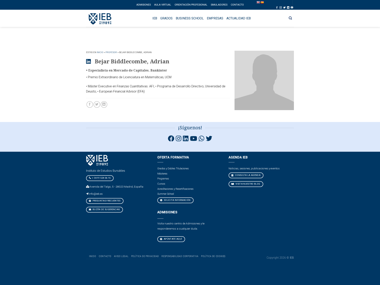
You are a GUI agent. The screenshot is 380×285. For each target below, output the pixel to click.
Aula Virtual (162, 4)
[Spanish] (262, 2)
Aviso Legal (121, 256)
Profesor (111, 52)
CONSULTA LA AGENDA (247, 175)
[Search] (290, 18)
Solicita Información (177, 200)
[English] (258, 2)
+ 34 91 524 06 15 (101, 178)
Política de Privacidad (145, 256)
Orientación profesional (191, 4)
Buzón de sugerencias (106, 209)
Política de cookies (213, 256)
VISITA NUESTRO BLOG (247, 184)
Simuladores (219, 4)
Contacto (237, 4)
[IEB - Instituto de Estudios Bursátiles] (100, 18)
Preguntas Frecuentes (106, 200)
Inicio (100, 52)
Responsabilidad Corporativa (180, 256)
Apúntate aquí (172, 239)
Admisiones (143, 4)
